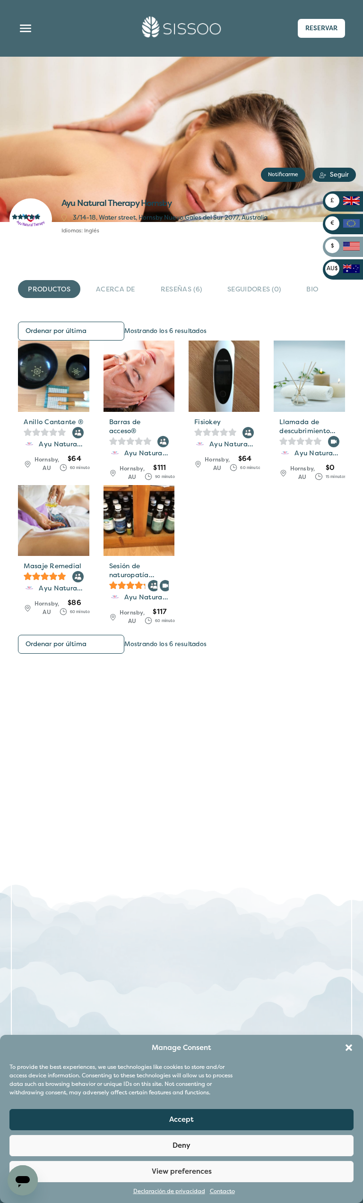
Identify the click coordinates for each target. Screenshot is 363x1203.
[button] (349, 1047)
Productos (49, 289)
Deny (181, 1145)
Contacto (222, 1191)
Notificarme (283, 174)
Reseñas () (181, 289)
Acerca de (115, 289)
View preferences (182, 1171)
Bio (312, 289)
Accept (181, 1119)
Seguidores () (254, 289)
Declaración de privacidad (169, 1191)
